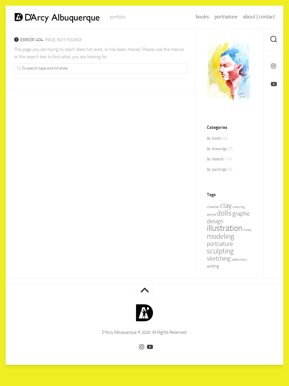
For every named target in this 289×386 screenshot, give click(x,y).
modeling (220, 236)
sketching (219, 258)
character (213, 207)
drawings (219, 148)
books (202, 16)
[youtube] (273, 84)
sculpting (220, 251)
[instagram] (273, 66)
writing (213, 266)
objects (218, 159)
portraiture (225, 16)
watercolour (239, 259)
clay (226, 205)
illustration (224, 228)
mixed (247, 230)
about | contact (259, 16)
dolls (224, 213)
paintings (219, 169)
